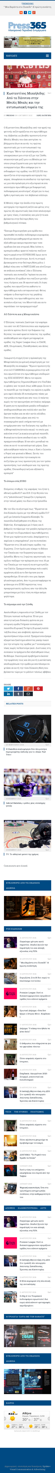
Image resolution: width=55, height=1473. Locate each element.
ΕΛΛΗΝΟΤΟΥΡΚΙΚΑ (28, 1208)
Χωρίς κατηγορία (44, 115)
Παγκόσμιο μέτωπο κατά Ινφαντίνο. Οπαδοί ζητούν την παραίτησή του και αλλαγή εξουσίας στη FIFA (34, 946)
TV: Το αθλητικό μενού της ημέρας (22, 854)
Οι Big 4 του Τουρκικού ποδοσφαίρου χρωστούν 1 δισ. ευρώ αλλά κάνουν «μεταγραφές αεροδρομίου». (35, 1301)
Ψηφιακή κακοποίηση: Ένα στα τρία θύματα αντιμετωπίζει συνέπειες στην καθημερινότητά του (35, 1192)
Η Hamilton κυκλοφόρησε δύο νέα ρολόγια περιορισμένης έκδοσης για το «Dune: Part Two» (26, 752)
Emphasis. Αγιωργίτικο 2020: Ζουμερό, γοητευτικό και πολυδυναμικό (34, 1076)
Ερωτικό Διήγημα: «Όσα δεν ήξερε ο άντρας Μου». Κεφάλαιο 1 (35, 1013)
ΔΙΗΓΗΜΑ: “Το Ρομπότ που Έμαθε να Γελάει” (33, 1156)
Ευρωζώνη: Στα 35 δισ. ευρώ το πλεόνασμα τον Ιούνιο (35, 979)
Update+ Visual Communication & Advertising (30, 1468)
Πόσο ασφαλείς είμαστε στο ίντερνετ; (33, 1060)
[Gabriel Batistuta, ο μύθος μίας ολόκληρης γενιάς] (27, 784)
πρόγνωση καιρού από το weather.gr (27, 1431)
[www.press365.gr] (27, 26)
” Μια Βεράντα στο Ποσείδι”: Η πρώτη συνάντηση (34, 964)
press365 (10, 115)
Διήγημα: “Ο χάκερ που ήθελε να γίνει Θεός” (35, 1030)
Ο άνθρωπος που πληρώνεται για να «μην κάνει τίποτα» (35, 1045)
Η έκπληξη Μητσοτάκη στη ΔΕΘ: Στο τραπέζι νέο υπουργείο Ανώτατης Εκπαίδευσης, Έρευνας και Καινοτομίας (35, 1096)
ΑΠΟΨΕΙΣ (10, 1208)
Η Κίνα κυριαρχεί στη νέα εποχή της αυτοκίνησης (35, 1283)
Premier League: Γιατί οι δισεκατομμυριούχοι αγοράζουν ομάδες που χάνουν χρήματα (35, 995)
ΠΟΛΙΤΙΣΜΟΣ (37, 1111)
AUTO (43, 1208)
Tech (8, 1111)
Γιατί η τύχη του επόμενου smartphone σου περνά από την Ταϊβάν (35, 1172)
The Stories (21, 1111)
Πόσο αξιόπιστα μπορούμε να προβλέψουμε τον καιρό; (34, 1141)
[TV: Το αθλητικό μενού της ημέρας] (27, 835)
